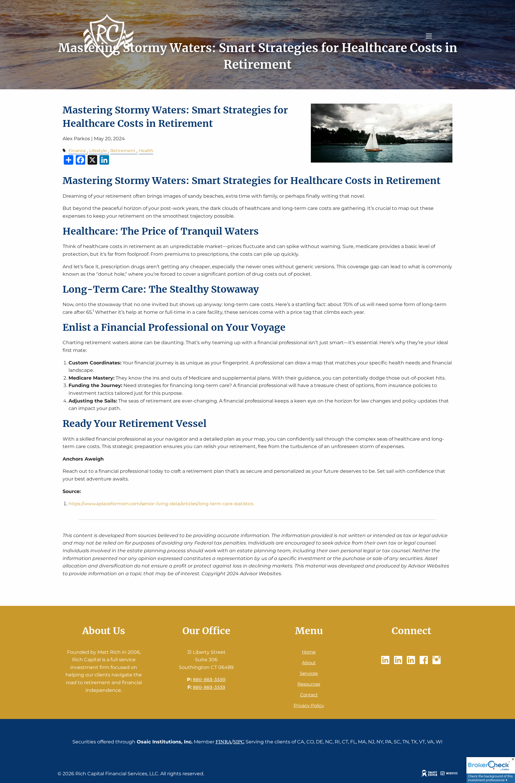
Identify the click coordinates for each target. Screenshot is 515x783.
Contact (309, 695)
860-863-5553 (209, 687)
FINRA (223, 742)
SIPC (238, 742)
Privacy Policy (309, 705)
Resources (308, 684)
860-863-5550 (209, 679)
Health (146, 150)
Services (309, 673)
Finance (77, 150)
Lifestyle (98, 150)
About (309, 662)
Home (309, 652)
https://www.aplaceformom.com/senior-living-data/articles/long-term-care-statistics (161, 503)
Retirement (122, 150)
